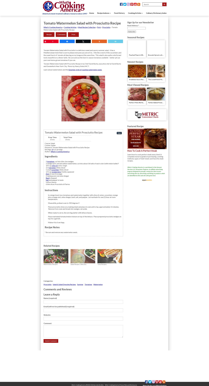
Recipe (49, 34)
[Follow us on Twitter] (125, 4)
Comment (48, 323)
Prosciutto (106, 27)
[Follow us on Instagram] (128, 4)
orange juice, (56, 172)
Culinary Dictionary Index (156, 13)
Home (91, 13)
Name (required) (50, 298)
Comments (61, 34)
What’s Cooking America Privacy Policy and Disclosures (121, 385)
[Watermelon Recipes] (56, 256)
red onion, (52, 168)
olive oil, (55, 166)
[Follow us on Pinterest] (132, 4)
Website (47, 315)
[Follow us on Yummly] (138, 4)
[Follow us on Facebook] (121, 4)
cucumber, (55, 170)
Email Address (133, 25)
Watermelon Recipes (51, 264)
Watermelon (98, 284)
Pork (99, 27)
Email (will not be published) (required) (59, 306)
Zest (47, 174)
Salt (47, 180)
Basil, (48, 178)
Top (204, 381)
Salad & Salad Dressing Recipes (64, 284)
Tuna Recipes (102, 264)
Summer (80, 284)
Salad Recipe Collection (78, 264)
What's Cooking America (53, 27)
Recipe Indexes (103, 13)
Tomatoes (88, 284)
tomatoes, (51, 161)
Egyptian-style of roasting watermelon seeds (85, 70)
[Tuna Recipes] (109, 256)
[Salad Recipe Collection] (83, 256)
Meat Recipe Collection (87, 27)
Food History (119, 13)
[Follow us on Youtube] (135, 4)
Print (73, 34)
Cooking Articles (135, 13)
